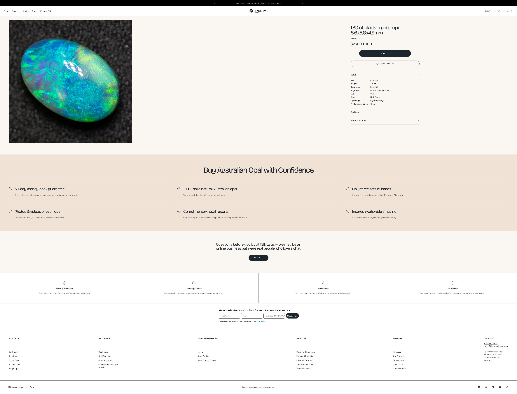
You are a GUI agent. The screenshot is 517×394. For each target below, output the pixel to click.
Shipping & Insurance (305, 352)
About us (397, 352)
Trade (34, 11)
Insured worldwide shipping (374, 211)
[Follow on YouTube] (500, 387)
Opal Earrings (104, 356)
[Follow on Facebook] (479, 387)
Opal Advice (203, 356)
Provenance (398, 360)
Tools (200, 352)
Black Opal (13, 352)
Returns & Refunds (304, 356)
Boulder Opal (14, 364)
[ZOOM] (125, 136)
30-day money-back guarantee (39, 189)
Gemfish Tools (399, 368)
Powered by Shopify (268, 387)
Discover (15, 11)
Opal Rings (103, 352)
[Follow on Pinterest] (493, 387)
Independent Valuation (236, 217)
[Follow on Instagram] (486, 387)
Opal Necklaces (105, 360)
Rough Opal (14, 368)
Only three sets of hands (371, 189)
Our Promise (398, 356)
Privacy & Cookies (304, 360)
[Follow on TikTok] (507, 387)
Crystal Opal (14, 360)
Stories (26, 11)
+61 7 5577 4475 (490, 343)
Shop (6, 11)
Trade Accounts (303, 368)
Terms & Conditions (305, 364)
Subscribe (292, 315)
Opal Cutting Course (207, 360)
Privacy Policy (261, 321)
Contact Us (398, 364)
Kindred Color (46, 11)
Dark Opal (13, 356)
